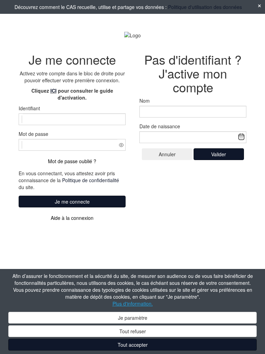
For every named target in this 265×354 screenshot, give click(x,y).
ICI (53, 90)
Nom (144, 100)
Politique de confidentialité (90, 180)
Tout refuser (132, 331)
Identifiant (29, 108)
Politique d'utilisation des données (205, 6)
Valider (218, 154)
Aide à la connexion (72, 217)
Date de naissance (159, 126)
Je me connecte (72, 201)
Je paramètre (132, 317)
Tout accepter (133, 344)
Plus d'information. (132, 303)
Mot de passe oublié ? (72, 161)
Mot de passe (33, 133)
